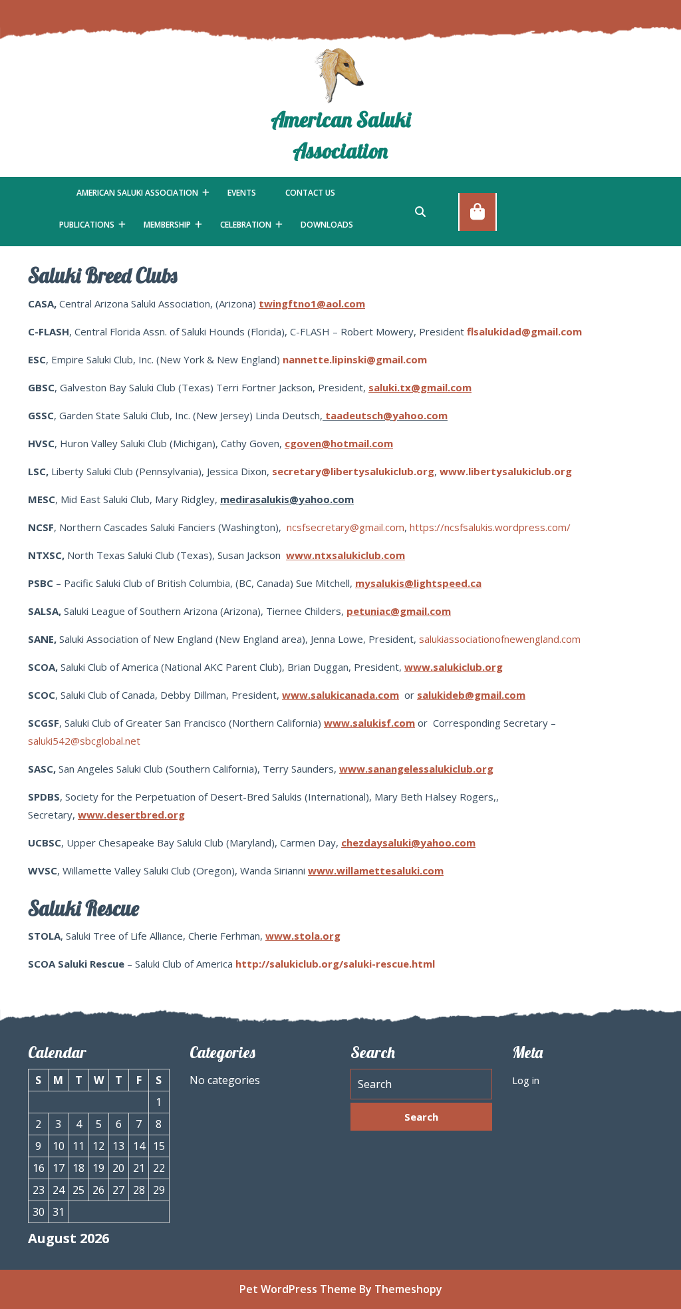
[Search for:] (421, 1084)
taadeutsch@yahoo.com (386, 415)
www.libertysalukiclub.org (506, 471)
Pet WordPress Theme (297, 1289)
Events (241, 192)
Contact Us (310, 192)
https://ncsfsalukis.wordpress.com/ (490, 527)
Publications (86, 224)
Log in (525, 1080)
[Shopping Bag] (477, 211)
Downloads (327, 224)
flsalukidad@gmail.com (524, 331)
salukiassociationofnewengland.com (500, 639)
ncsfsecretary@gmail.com (345, 527)
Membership (167, 224)
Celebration (245, 224)
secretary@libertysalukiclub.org (353, 471)
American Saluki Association (137, 192)
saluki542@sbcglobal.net (84, 740)
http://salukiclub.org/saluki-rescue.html (335, 963)
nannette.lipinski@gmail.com (355, 359)
